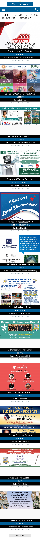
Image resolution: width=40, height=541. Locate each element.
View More (20, 535)
